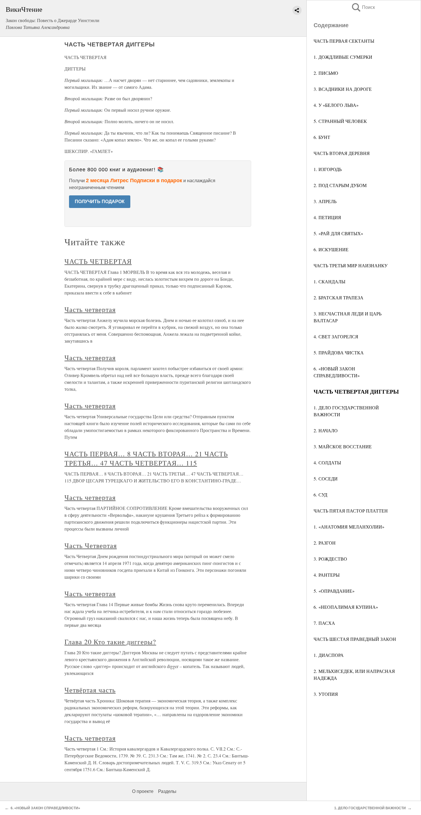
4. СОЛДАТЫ (327, 462)
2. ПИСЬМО (326, 73)
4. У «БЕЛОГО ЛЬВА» (336, 105)
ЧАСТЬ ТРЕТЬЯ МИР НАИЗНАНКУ (350, 265)
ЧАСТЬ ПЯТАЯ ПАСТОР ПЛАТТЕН (351, 511)
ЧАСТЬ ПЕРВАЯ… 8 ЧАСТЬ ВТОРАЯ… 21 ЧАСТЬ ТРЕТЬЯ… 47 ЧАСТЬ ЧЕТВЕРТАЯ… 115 (146, 458)
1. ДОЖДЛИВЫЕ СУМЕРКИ (343, 57)
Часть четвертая (89, 309)
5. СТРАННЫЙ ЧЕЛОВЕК (340, 121)
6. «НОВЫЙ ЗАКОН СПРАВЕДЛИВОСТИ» (45, 808)
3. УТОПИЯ (326, 694)
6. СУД (320, 495)
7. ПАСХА (324, 623)
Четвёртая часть (89, 689)
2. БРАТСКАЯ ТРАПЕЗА (338, 297)
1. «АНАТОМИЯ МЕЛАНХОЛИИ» (349, 527)
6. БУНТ (322, 137)
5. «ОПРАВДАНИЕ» (334, 591)
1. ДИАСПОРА (329, 655)
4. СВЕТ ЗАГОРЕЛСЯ (336, 336)
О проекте (143, 791)
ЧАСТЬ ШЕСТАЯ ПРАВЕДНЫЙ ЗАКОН (355, 639)
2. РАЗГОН (325, 543)
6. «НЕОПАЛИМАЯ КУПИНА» (346, 607)
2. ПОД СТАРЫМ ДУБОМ (340, 185)
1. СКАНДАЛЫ (329, 281)
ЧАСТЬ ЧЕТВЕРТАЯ (97, 261)
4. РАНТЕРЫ (327, 575)
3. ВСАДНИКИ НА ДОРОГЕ (343, 89)
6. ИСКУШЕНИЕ (331, 249)
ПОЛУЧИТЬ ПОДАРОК (100, 201)
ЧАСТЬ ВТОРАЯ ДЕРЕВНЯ (342, 153)
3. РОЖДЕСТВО (330, 559)
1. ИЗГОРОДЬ (328, 169)
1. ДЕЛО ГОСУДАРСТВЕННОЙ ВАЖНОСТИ (370, 808)
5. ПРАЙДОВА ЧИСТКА (339, 352)
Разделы (167, 791)
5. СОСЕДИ (326, 479)
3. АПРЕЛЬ (325, 201)
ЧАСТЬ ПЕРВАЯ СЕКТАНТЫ (344, 41)
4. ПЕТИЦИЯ (327, 217)
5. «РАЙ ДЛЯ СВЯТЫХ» (338, 233)
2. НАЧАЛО (326, 430)
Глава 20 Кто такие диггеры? (110, 641)
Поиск (363, 7)
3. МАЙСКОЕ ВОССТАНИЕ (343, 446)
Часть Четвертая (90, 545)
